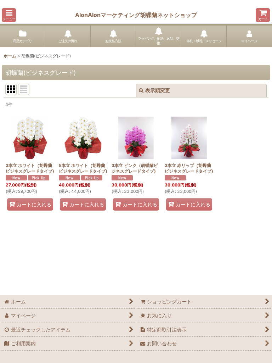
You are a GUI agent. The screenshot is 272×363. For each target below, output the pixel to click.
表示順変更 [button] (157, 90)
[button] (9, 15)
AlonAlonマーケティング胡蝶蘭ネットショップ (136, 14)
